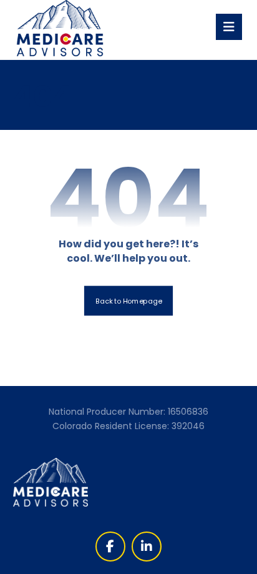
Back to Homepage (128, 300)
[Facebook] (110, 547)
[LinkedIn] (147, 547)
